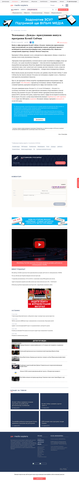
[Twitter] (33, 42)
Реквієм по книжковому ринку (20, 335)
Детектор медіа (5, 1)
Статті (23, 9)
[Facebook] (30, 42)
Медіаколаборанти (56, 12)
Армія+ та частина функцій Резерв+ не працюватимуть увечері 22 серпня (31, 325)
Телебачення (32, 146)
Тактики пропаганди (37, 12)
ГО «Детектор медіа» (72, 1)
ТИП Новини (24, 146)
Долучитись (39, 119)
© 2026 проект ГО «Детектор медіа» (58, 441)
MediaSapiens (15, 1)
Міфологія (27, 12)
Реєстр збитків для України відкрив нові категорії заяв (26, 275)
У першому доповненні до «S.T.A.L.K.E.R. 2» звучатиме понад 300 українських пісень (33, 278)
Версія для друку (63, 42)
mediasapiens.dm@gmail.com (59, 442)
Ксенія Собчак (16, 149)
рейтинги (59, 146)
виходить (59, 99)
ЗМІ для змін (34, 1)
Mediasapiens (40, 448)
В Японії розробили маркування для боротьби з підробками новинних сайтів (32, 284)
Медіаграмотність (17, 12)
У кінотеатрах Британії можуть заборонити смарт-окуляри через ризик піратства (33, 316)
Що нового (15, 9)
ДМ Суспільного (24, 1)
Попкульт (47, 12)
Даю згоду (39, 478)
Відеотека (40, 453)
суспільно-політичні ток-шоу (44, 149)
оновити (63, 184)
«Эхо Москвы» (25, 83)
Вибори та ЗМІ (41, 454)
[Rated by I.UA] (36, 464)
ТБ (34, 149)
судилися (33, 99)
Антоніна (62, 1)
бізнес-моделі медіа (26, 149)
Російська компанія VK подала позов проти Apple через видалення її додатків (32, 330)
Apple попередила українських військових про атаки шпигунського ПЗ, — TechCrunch (34, 281)
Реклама (39, 438)
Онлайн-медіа (17, 30)
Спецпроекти (32, 9)
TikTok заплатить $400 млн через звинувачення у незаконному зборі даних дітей (33, 321)
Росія (47, 146)
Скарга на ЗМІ (63, 9)
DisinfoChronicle (43, 1)
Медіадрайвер (53, 1)
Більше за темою (19, 390)
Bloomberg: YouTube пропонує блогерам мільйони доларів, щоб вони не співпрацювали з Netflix (37, 272)
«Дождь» (53, 146)
